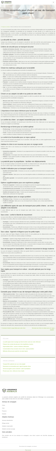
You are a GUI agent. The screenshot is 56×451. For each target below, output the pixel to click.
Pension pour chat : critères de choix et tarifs (13, 371)
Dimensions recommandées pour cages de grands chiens (17, 366)
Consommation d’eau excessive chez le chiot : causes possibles (18, 348)
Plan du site (28, 450)
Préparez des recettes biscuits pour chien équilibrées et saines (18, 344)
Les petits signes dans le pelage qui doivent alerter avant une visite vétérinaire (22, 341)
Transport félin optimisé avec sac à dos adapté (14, 364)
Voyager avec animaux (6, 26)
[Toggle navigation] (53, 2)
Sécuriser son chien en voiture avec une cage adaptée (43, 329)
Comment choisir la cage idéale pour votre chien (13, 328)
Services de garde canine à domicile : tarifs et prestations (16, 368)
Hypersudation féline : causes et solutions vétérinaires (16, 346)
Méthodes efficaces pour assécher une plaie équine (15, 351)
